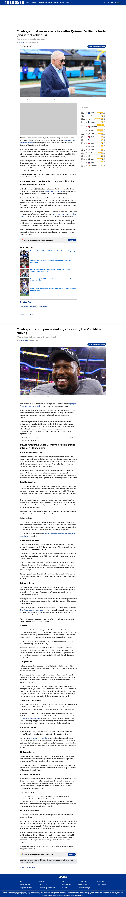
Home (22, 314)
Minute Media (11, 892)
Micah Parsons (43, 306)
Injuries (61, 2)
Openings (42, 881)
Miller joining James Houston (30, 718)
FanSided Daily (25, 884)
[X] (108, 2)
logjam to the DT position (53, 191)
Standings (48, 2)
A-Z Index (65, 888)
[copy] (30, 46)
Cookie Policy (101, 884)
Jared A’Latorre (24, 42)
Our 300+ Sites (83, 881)
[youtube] (112, 2)
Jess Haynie (23, 340)
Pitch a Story (43, 884)
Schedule (41, 2)
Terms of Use (82, 884)
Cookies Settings (84, 888)
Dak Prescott (24, 306)
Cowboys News (30, 314)
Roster (56, 2)
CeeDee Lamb (33, 306)
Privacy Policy (66, 884)
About (22, 881)
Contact (64, 881)
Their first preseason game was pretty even (35, 610)
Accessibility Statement (47, 888)
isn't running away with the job (39, 738)
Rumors (33, 2)
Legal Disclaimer (26, 888)
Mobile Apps (101, 881)
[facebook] (104, 2)
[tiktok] (115, 2)
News (27, 2)
